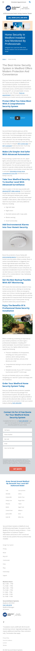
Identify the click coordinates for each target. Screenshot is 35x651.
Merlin (7, 507)
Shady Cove (9, 500)
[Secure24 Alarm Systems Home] (17, 8)
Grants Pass (21, 497)
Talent (19, 504)
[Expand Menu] (17, 11)
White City (20, 517)
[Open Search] (30, 2)
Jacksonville (9, 514)
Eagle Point (21, 507)
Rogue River (21, 500)
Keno (19, 514)
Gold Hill (8, 517)
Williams (20, 510)
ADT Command (7, 146)
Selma (19, 494)
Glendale (8, 494)
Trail (7, 490)
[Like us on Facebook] (3, 622)
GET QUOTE (17, 469)
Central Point (9, 510)
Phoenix (8, 504)
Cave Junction (21, 490)
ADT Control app (23, 144)
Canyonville (9, 497)
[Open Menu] (3, 2)
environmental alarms (9, 257)
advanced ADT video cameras (11, 191)
